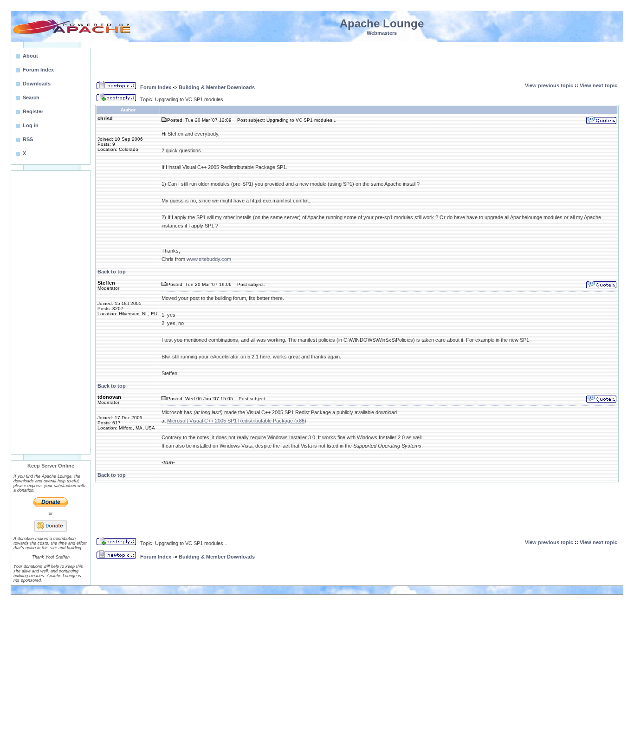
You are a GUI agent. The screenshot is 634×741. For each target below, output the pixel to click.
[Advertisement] (50, 312)
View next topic (598, 85)
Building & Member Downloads (217, 87)
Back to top (111, 271)
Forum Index (155, 87)
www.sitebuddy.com (209, 259)
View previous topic (549, 85)
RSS (28, 139)
